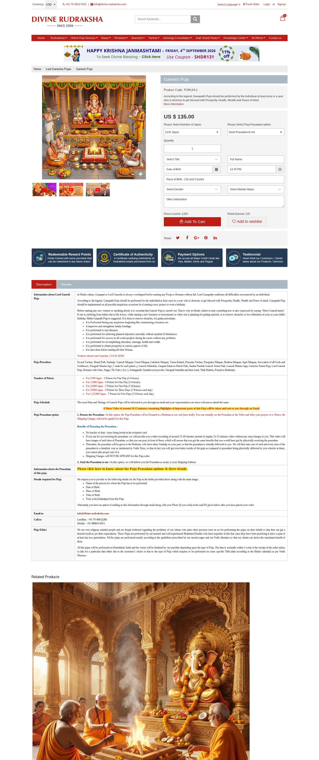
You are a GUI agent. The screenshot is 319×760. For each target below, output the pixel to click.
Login (266, 4)
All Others (257, 38)
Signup (281, 4)
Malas (105, 38)
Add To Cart (194, 222)
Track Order (252, 4)
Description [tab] (44, 284)
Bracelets (137, 38)
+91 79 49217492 (75, 4)
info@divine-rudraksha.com (109, 4)
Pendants (120, 38)
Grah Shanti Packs (207, 38)
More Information (174, 104)
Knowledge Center (235, 38)
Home (41, 38)
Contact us (275, 38)
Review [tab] (66, 284)
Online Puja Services (83, 38)
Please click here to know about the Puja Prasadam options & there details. (132, 469)
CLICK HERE (116, 355)
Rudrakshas (58, 38)
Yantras (152, 38)
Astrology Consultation (176, 38)
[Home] (71, 21)
